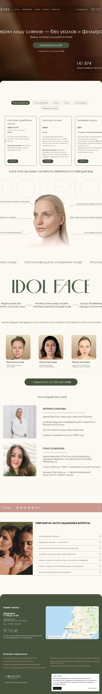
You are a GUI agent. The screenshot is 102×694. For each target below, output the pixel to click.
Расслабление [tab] (20, 102)
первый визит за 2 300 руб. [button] (51, 51)
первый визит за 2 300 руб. (52, 382)
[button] (8, 562)
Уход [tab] (56, 102)
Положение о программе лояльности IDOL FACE (18, 661)
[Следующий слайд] (96, 140)
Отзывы (37, 9)
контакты (46, 9)
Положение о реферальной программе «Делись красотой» (21, 664)
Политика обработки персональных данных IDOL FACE (20, 658)
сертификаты (27, 9)
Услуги (16, 9)
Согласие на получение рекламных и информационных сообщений (24, 667)
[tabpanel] (51, 139)
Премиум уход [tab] (49, 108)
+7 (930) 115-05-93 (14, 624)
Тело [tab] (66, 102)
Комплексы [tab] (81, 102)
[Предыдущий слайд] (5, 140)
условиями (56, 682)
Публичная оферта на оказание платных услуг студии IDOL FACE (70, 665)
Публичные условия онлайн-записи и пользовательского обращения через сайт (75, 658)
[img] (98, 9)
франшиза (56, 9)
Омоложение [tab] (41, 102)
